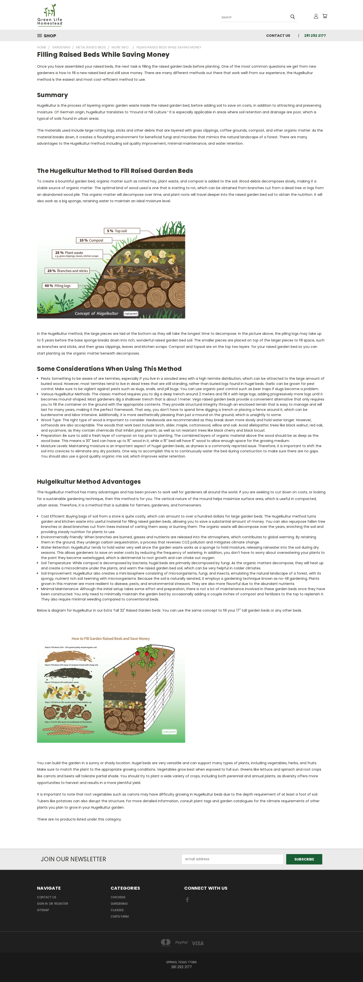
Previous (350, 967)
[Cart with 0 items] (324, 16)
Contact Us (278, 35)
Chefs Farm (120, 916)
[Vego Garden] (111, 269)
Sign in (42, 904)
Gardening (119, 904)
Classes (117, 910)
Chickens (118, 897)
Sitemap (43, 910)
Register (61, 904)
